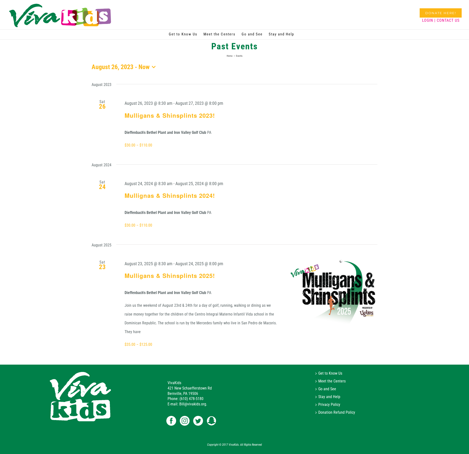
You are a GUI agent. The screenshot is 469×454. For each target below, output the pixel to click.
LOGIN (427, 20)
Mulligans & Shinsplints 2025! (170, 275)
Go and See (327, 389)
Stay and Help (329, 396)
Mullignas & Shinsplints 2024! (170, 195)
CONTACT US (448, 20)
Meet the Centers (332, 381)
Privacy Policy (329, 404)
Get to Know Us (330, 373)
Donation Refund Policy (336, 412)
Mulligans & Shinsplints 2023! (170, 115)
